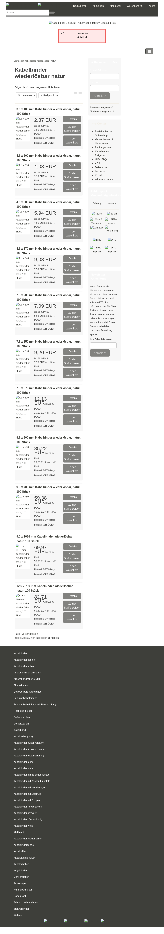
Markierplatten (21, 877)
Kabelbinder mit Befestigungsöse (32, 774)
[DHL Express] (97, 249)
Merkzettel (115, 6)
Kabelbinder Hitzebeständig (29, 755)
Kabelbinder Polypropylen (28, 806)
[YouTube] (110, 921)
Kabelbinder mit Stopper (27, 800)
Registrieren (80, 6)
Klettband (19, 832)
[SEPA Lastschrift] (112, 221)
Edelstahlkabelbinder (25, 698)
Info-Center (98, 123)
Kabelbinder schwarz (25, 813)
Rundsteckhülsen (23, 889)
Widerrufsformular (104, 179)
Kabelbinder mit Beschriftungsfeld (32, 781)
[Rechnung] (112, 228)
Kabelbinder (20, 653)
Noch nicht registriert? (102, 111)
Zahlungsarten (103, 147)
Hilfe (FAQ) (101, 159)
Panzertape (20, 883)
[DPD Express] (112, 249)
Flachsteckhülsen (23, 711)
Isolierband (20, 730)
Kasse (152, 6)
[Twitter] (92, 921)
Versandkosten (30, 634)
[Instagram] (74, 921)
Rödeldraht (20, 896)
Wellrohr (18, 915)
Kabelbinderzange (24, 845)
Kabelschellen (21, 864)
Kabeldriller (20, 851)
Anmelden (98, 6)
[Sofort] (112, 213)
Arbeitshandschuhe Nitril (27, 679)
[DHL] (97, 239)
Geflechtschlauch (23, 717)
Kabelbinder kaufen (24, 659)
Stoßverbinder (21, 908)
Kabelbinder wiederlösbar (28, 838)
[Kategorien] (149, 51)
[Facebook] (54, 921)
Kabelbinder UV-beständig (28, 819)
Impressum (101, 171)
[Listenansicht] (80, 93)
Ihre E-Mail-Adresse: (101, 339)
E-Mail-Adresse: (98, 70)
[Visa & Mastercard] (97, 221)
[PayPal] (97, 213)
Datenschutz (102, 167)
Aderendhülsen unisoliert (27, 672)
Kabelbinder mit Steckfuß (27, 794)
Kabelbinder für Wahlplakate (29, 749)
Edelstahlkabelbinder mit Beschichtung (35, 704)
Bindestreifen (21, 685)
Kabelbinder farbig (24, 666)
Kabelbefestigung (23, 736)
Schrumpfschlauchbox (26, 902)
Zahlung (97, 203)
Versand (112, 203)
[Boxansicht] (75, 93)
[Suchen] (52, 13)
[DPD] (112, 239)
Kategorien (21, 51)
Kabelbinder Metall (24, 768)
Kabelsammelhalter (24, 857)
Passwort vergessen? (101, 107)
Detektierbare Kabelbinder (28, 691)
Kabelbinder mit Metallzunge (29, 787)
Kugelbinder (20, 870)
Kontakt (99, 175)
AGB (97, 163)
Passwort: (95, 82)
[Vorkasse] (97, 227)
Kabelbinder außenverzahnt (29, 742)
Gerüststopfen (21, 723)
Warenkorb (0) (135, 6)
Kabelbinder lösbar (24, 762)
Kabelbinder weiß (23, 825)
